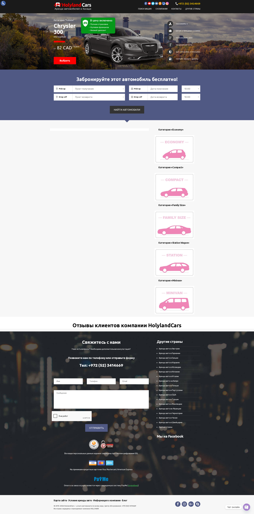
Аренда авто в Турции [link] (169, 399)
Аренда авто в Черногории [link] (170, 413)
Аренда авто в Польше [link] (169, 386)
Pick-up (62, 89)
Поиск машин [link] (145, 9)
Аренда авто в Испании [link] (169, 372)
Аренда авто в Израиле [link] (169, 363)
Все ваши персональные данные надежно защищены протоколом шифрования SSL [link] (101, 453)
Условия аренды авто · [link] (80, 500)
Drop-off (63, 97)
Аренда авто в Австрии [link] (169, 349)
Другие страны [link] (192, 9)
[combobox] (98, 88)
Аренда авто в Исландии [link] (170, 367)
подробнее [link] (133, 485)
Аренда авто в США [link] (167, 395)
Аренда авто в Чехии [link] (168, 418)
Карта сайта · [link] (61, 500)
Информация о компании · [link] (107, 500)
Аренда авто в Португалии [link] (171, 390)
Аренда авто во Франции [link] (170, 409)
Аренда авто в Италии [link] (169, 376)
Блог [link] (124, 500)
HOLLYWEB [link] (95, 509)
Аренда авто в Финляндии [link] (170, 404)
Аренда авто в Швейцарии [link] (170, 422)
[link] (3, 3)
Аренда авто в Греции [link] (168, 358)
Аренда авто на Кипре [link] (168, 381)
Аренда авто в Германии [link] (169, 353)
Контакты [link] (176, 9)
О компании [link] (161, 9)
